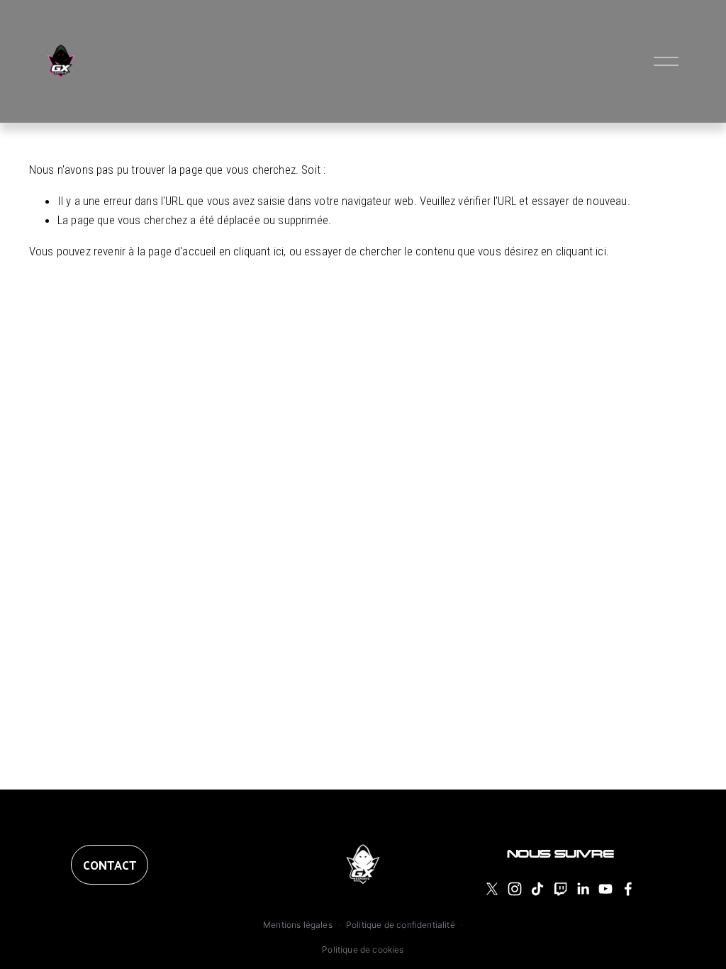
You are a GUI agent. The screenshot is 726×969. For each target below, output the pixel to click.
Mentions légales (298, 924)
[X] (492, 889)
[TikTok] (537, 889)
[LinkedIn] (583, 889)
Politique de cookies (362, 949)
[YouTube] (605, 889)
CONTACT (109, 864)
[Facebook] (628, 889)
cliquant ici (258, 251)
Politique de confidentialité (400, 924)
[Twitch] (560, 889)
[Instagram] (515, 889)
